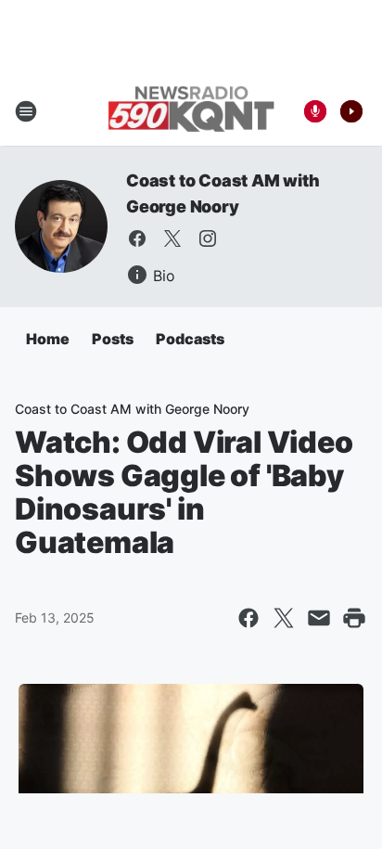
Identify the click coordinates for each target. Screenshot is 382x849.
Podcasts (190, 338)
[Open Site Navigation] (26, 111)
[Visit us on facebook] (137, 238)
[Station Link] (191, 110)
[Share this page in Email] (319, 618)
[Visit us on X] (172, 238)
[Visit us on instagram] (208, 238)
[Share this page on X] (284, 618)
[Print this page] (354, 618)
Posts (113, 338)
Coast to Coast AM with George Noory (132, 409)
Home (48, 338)
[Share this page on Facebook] (248, 618)
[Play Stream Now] (351, 111)
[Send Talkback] (315, 111)
